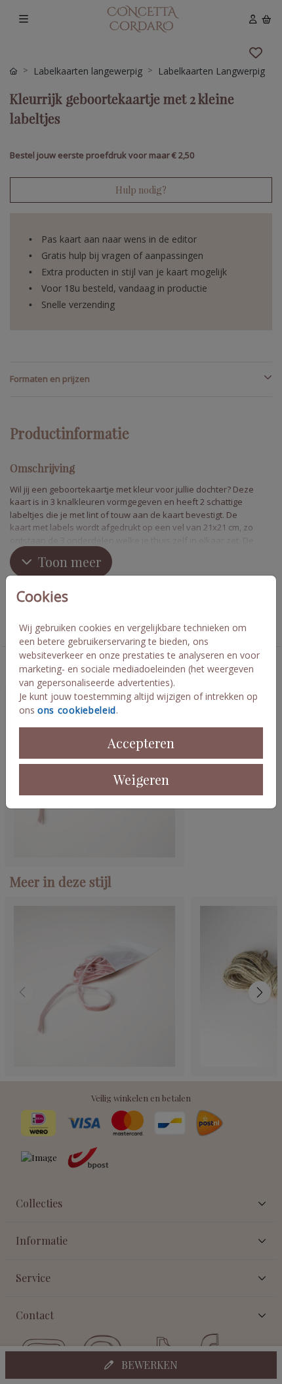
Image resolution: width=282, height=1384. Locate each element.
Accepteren (141, 743)
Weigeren (141, 779)
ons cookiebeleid (76, 710)
